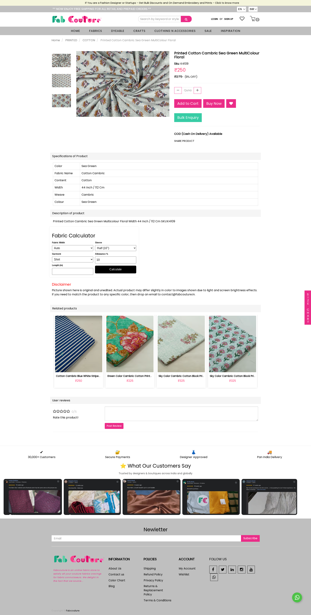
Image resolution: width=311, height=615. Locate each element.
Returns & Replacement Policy (153, 590)
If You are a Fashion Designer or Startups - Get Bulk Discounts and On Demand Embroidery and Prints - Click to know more (154, 3)
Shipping (150, 568)
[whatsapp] (214, 577)
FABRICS (95, 31)
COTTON (89, 40)
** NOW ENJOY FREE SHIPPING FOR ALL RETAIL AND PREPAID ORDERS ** (102, 9)
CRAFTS (139, 31)
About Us (115, 568)
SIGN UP (228, 19)
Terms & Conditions (157, 600)
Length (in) (57, 265)
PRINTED (71, 40)
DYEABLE (117, 31)
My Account (187, 568)
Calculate (115, 269)
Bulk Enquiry (188, 117)
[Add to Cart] (121, 367)
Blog (112, 586)
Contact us (116, 574)
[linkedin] (232, 569)
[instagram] (241, 569)
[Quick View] (87, 367)
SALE (208, 31)
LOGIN (214, 19)
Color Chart (117, 580)
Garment (56, 254)
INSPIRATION (230, 31)
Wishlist (184, 574)
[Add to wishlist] (78, 367)
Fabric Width (58, 242)
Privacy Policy (153, 580)
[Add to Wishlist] (231, 103)
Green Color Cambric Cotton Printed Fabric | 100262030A (143, 376)
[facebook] (213, 569)
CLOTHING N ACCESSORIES (175, 31)
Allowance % (101, 254)
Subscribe (250, 538)
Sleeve (98, 242)
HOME (75, 31)
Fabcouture (73, 610)
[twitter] (223, 569)
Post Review (114, 426)
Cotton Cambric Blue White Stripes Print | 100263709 (89, 376)
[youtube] (251, 569)
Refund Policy (153, 574)
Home (55, 40)
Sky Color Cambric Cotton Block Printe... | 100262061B (191, 376)
